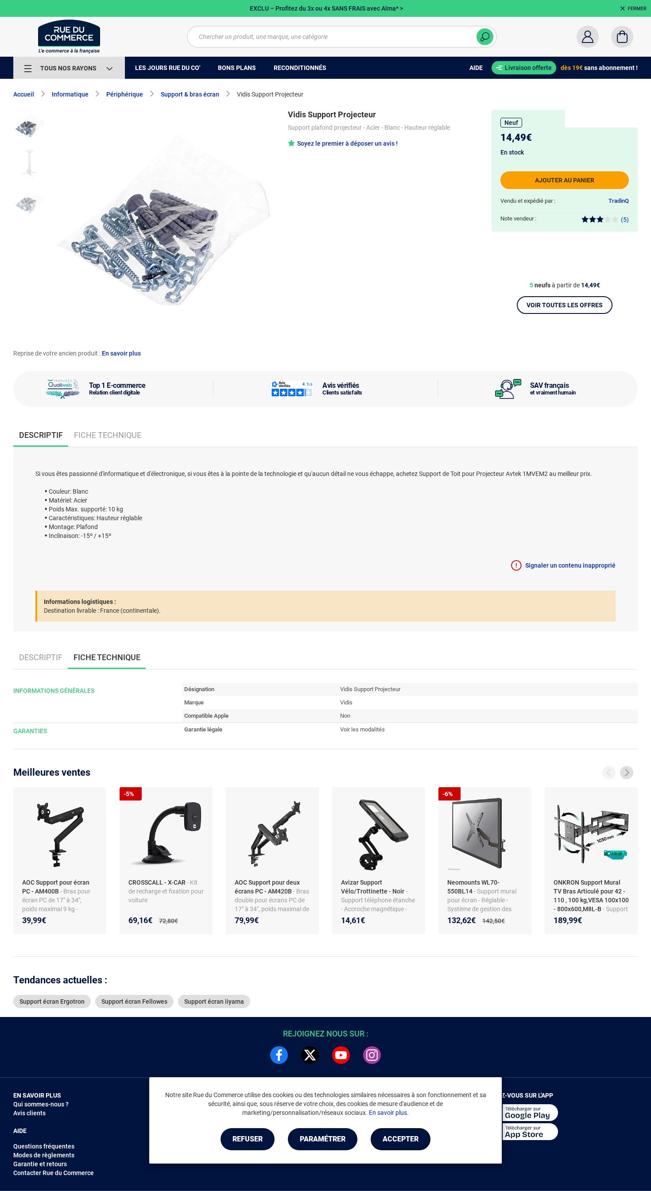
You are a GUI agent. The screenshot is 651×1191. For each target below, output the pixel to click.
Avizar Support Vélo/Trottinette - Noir (373, 887)
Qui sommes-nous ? (41, 1104)
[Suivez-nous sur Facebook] (279, 1055)
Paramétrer (322, 1139)
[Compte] (588, 37)
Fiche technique (107, 435)
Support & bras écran (190, 94)
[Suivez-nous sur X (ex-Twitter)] (310, 1055)
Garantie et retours (40, 1164)
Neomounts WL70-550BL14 (473, 887)
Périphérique (124, 94)
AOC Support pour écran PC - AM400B (55, 887)
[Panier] (622, 37)
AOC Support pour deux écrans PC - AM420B (267, 887)
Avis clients (29, 1113)
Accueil (23, 94)
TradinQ (618, 200)
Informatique (70, 94)
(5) (625, 219)
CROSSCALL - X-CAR (157, 882)
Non (345, 715)
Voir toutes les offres (565, 305)
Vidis (346, 702)
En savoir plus (121, 353)
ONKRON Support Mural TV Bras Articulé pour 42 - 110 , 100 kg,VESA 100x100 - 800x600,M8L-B (591, 896)
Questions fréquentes (43, 1146)
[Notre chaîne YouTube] (341, 1055)
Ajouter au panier (564, 180)
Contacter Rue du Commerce (53, 1172)
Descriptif (40, 657)
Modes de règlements (43, 1155)
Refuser (247, 1139)
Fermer (637, 9)
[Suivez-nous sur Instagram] (372, 1055)
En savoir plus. (389, 1112)
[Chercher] (485, 36)
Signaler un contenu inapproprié (570, 565)
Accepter (400, 1139)
